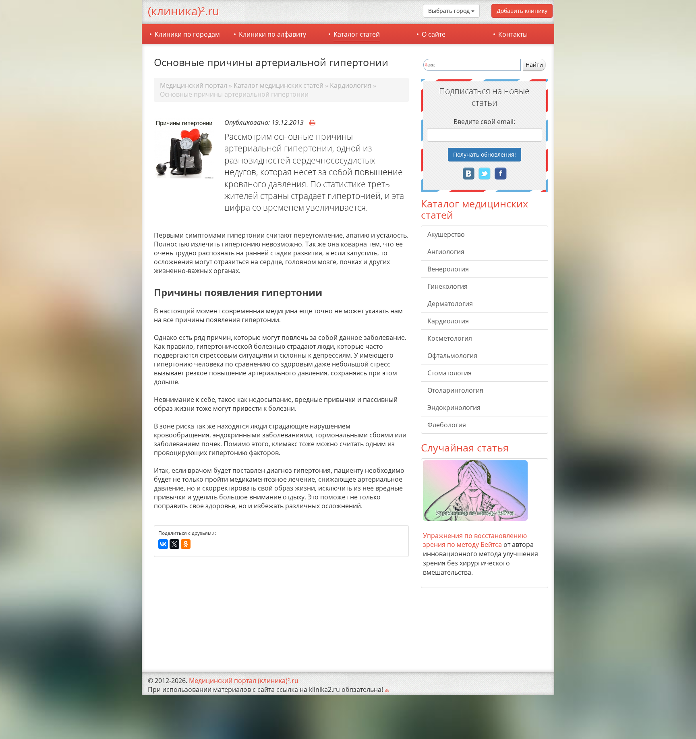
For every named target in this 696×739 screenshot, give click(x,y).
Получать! (484, 154)
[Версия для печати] (312, 123)
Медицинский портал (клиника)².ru (243, 680)
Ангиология (445, 251)
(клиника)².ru (183, 11)
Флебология (446, 424)
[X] (174, 544)
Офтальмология (452, 355)
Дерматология (450, 303)
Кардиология (448, 321)
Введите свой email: (484, 121)
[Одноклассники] (186, 544)
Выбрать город (449, 10)
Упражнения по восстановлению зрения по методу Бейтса (475, 540)
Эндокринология (454, 407)
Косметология (449, 338)
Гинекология (447, 286)
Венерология (448, 269)
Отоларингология (455, 390)
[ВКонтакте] (163, 544)
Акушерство (446, 234)
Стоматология (449, 372)
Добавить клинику (522, 10)
